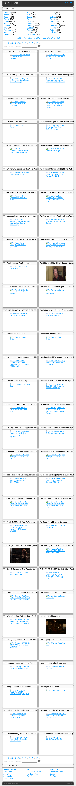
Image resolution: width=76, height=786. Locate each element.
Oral (5, 28)
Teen (29, 32)
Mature (30, 26)
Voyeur (6, 34)
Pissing (53, 28)
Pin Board (54, 776)
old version (69, 2)
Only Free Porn (56, 772)
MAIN (18, 38)
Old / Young (55, 26)
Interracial (31, 23)
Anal (28, 13)
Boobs (29, 17)
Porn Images (8, 778)
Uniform (53, 32)
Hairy (29, 21)
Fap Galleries (32, 776)
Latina (52, 23)
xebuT (6, 774)
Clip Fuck (10, 3)
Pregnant (7, 30)
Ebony (6, 19)
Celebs (53, 17)
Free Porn (7, 772)
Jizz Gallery (8, 776)
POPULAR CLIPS (31, 38)
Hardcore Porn (33, 774)
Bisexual (53, 15)
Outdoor (30, 28)
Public (29, 30)
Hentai (6, 23)
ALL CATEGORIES (51, 38)
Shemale (7, 32)
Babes (6, 15)
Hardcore (54, 21)
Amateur (7, 13)
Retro (52, 30)
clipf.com (70, 783)
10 (37, 43)
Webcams (31, 34)
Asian (52, 13)
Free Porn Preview (34, 772)
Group (6, 21)
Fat (28, 19)
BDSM (29, 15)
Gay (51, 19)
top (19, 783)
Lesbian (6, 26)
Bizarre (6, 17)
